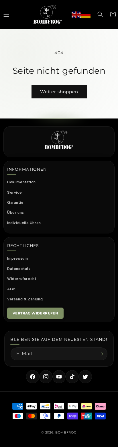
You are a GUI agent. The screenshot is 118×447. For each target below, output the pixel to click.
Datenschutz (19, 269)
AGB (11, 289)
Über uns (15, 212)
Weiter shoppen (59, 91)
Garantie (15, 202)
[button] (6, 14)
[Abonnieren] (101, 354)
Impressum (17, 258)
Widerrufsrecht (21, 279)
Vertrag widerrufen (35, 313)
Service (14, 192)
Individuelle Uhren (24, 223)
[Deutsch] (86, 14)
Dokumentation (21, 182)
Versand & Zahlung (25, 299)
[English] (76, 14)
